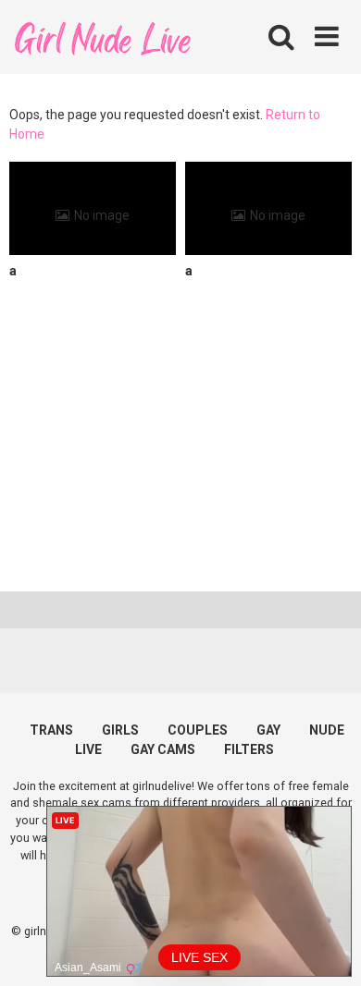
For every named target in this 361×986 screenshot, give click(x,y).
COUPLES (198, 730)
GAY (268, 730)
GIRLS (120, 730)
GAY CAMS (163, 749)
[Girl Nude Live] (101, 36)
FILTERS (249, 749)
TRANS (51, 730)
